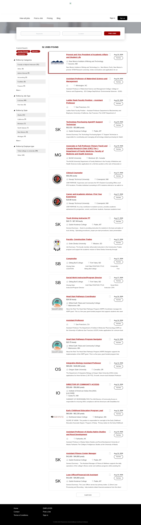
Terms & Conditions (21, 515)
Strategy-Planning (23, 51)
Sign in (112, 18)
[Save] (110, 55)
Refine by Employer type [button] (25, 146)
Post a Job (47, 512)
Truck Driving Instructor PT (78, 218)
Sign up (122, 18)
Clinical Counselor (74, 173)
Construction (21, 54)
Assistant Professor (75, 320)
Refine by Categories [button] (24, 60)
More (18, 90)
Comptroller (71, 259)
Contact (16, 512)
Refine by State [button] (21, 110)
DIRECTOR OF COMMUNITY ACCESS (82, 384)
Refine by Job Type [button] (23, 96)
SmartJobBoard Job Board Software (78, 522)
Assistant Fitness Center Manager (81, 453)
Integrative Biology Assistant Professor (83, 363)
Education (35, 51)
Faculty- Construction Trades (79, 239)
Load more (88, 495)
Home (16, 508)
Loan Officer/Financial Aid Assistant (82, 475)
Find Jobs (112, 33)
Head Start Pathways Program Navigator (84, 339)
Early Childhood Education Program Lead (84, 410)
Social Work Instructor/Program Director (84, 278)
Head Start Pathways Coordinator (81, 296)
